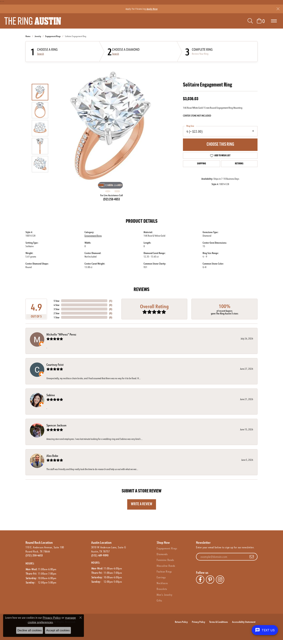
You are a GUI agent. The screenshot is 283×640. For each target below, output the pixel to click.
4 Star (56, 305)
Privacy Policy (198, 621)
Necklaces (162, 583)
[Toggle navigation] (274, 21)
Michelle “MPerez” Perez (61, 334)
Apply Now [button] (152, 8)
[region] (110, 128)
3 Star (56, 309)
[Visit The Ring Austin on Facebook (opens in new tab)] (200, 579)
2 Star (56, 313)
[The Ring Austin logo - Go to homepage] (32, 21)
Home (27, 36)
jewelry (38, 36)
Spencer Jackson (56, 425)
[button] (250, 21)
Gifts (159, 600)
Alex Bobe (52, 456)
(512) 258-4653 (111, 199)
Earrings (161, 577)
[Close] (278, 8)
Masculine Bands (166, 565)
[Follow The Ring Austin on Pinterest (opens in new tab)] (210, 579)
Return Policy (181, 621)
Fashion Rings (164, 571)
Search (40, 53)
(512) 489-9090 (100, 555)
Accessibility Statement (243, 621)
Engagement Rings (53, 36)
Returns (239, 163)
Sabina (50, 395)
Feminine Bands (165, 560)
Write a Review (141, 504)
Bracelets (162, 589)
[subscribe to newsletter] (251, 556)
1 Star (56, 317)
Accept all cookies (58, 630)
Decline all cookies (29, 630)
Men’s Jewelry (164, 594)
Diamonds (162, 554)
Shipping (201, 163)
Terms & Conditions (218, 621)
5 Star (56, 300)
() (110, 300)
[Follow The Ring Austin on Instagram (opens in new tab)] (220, 579)
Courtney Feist (55, 365)
